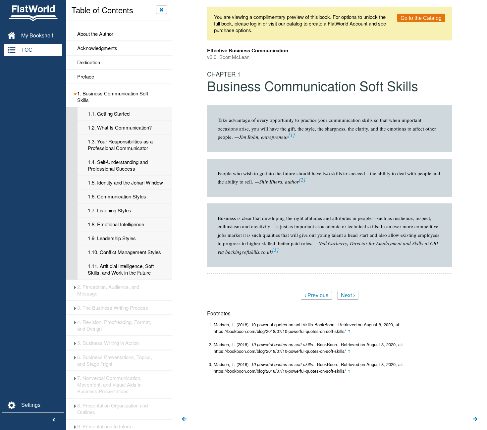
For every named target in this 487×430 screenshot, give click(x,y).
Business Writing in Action (108, 343)
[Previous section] (184, 419)
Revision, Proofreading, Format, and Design (114, 325)
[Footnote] (291, 135)
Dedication (88, 62)
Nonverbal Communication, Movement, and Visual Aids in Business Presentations (109, 385)
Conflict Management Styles (124, 252)
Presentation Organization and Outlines (112, 408)
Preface (85, 76)
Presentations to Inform (105, 426)
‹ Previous (316, 295)
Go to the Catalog (421, 18)
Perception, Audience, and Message (108, 290)
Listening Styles (109, 210)
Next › (348, 295)
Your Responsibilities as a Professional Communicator (120, 144)
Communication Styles (117, 196)
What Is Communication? (120, 127)
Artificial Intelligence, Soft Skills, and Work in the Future (121, 269)
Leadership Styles (112, 238)
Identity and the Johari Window (125, 182)
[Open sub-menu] (75, 93)
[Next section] (475, 419)
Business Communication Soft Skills (112, 96)
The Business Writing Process (112, 307)
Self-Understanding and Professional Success (118, 165)
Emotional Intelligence (116, 224)
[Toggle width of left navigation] (53, 420)
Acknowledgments (97, 48)
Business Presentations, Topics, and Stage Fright (114, 360)
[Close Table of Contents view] (161, 9)
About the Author (95, 33)
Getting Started (109, 113)
